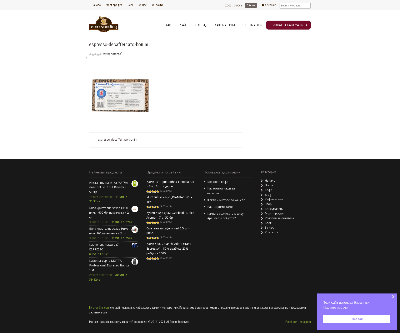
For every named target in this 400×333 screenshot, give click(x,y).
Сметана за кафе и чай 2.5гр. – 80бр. (168, 230)
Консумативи (252, 25)
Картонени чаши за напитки (221, 190)
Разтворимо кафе (220, 207)
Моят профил (114, 5)
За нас (142, 5)
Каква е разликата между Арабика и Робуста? (225, 216)
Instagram (305, 321)
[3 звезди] (95, 54)
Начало (96, 5)
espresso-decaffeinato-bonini (115, 139)
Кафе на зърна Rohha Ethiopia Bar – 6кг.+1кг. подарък (170, 184)
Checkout (270, 5)
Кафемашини (225, 25)
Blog (268, 195)
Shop (268, 204)
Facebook (291, 321)
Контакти (157, 5)
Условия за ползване (280, 218)
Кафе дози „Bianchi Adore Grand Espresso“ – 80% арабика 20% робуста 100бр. (168, 248)
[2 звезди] (93, 54)
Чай (183, 25)
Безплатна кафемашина (288, 25)
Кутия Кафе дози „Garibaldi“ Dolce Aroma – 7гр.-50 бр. (170, 215)
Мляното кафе (217, 182)
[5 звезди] (100, 54)
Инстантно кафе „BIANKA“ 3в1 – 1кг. (169, 199)
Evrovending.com (99, 307)
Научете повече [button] (335, 307)
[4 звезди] (98, 54)
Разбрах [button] (357, 319)
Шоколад (200, 25)
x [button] (393, 296)
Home (269, 185)
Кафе (169, 25)
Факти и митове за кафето (226, 200)
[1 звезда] (90, 54)
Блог (130, 5)
